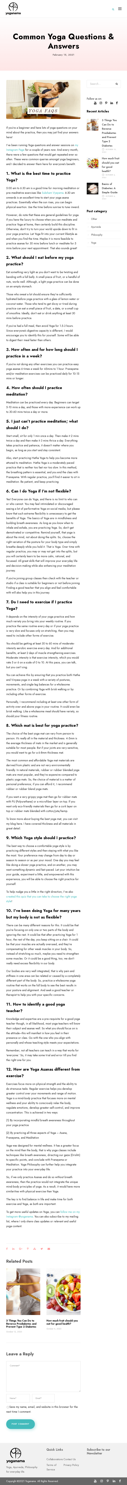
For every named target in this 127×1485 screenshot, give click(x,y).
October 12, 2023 (14, 1331)
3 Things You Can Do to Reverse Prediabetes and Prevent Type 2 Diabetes (21, 1323)
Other (94, 219)
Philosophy (96, 235)
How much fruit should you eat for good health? (62, 1322)
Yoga (93, 243)
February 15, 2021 (63, 55)
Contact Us (70, 1459)
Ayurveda (96, 227)
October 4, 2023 (53, 1328)
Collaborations (54, 1459)
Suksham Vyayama (53, 193)
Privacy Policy (71, 1465)
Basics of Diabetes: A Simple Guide (110, 188)
